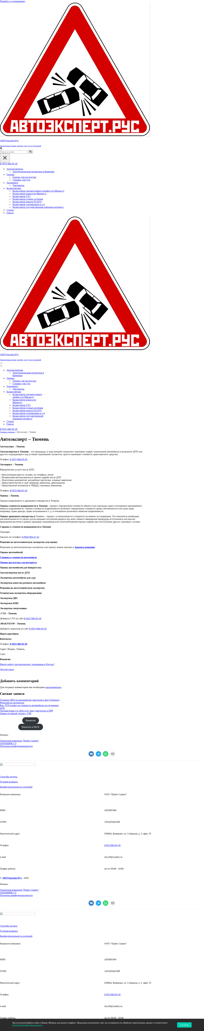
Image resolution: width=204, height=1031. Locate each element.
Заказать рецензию (85, 547)
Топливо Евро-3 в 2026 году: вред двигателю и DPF (26, 711)
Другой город (7, 669)
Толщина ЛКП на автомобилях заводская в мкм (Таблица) (29, 700)
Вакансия (30, 720)
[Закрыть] (5, 158)
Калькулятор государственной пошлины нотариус (38, 207)
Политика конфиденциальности (16, 746)
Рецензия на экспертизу (12, 702)
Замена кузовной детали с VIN (15, 713)
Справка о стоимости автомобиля (18, 557)
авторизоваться (53, 687)
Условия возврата (9, 782)
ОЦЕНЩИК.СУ (8, 743)
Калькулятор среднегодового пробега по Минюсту (38, 191)
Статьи (10, 210)
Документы (18, 185)
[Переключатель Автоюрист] (52, 386)
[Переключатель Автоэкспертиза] (52, 370)
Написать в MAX (30, 727)
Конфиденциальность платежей (16, 787)
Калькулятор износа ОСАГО (27, 201)
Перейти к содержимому (12, 1)
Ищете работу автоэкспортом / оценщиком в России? (27, 664)
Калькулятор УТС (22, 196)
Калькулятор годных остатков (28, 199)
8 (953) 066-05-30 (8, 163)
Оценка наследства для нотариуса (18, 562)
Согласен (184, 1025)
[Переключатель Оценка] (52, 378)
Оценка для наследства (24, 177)
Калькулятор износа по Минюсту (29, 193)
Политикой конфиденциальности (27, 1025)
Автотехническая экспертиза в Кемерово (33, 171)
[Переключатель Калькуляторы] (52, 392)
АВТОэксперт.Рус (12, 878)
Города (10, 213)
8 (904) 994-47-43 (30, 537)
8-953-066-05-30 (112, 845)
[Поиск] (1, 148)
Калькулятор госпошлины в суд (29, 204)
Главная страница (7, 432)
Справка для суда (21, 180)
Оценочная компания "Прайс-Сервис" (19, 740)
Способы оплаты (8, 776)
